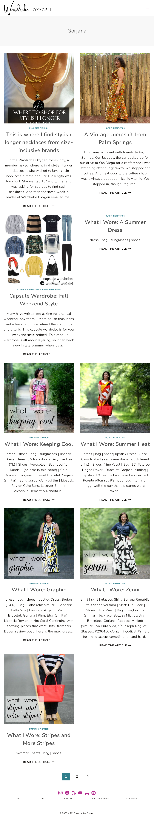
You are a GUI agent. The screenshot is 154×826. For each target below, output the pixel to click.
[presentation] (39, 88)
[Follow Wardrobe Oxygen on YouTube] (80, 793)
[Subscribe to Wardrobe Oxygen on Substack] (87, 793)
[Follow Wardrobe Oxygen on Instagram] (60, 793)
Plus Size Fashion (38, 128)
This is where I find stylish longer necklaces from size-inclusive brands (39, 142)
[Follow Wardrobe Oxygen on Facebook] (67, 793)
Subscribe (132, 799)
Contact (69, 799)
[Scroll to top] (148, 815)
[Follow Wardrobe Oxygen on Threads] (74, 793)
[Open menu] (147, 8)
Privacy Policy (100, 799)
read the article (38, 206)
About (43, 799)
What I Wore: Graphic (39, 589)
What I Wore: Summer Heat (115, 444)
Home (19, 799)
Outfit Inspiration (115, 128)
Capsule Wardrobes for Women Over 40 (39, 289)
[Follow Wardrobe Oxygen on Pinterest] (93, 793)
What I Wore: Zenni (115, 589)
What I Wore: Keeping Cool (39, 444)
